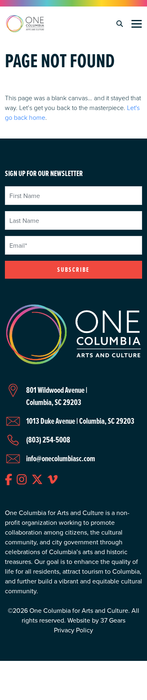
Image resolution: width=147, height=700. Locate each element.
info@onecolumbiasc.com (60, 458)
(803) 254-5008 (48, 439)
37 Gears (112, 620)
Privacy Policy (73, 629)
